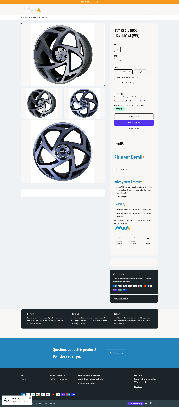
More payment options (134, 128)
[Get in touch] (150, 10)
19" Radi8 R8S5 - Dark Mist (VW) (38, 17)
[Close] (30, 398)
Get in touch (115, 353)
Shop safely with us (121, 299)
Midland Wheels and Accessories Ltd (34, 403)
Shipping (125, 97)
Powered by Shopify (50, 403)
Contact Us (24, 379)
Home (25, 17)
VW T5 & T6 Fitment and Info (59, 379)
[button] (144, 10)
